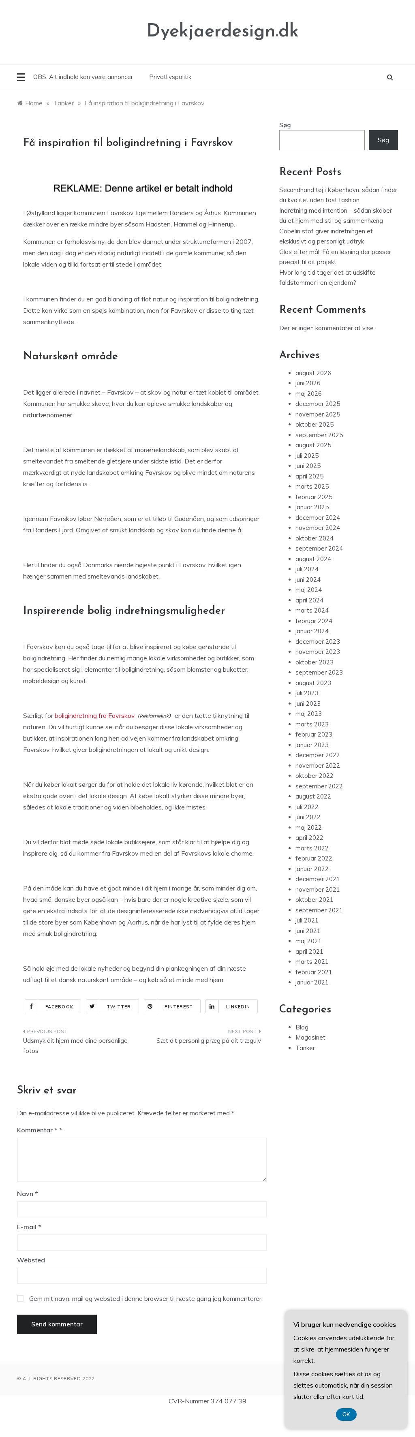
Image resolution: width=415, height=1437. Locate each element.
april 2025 (309, 476)
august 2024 (313, 559)
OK (346, 1414)
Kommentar (37, 1130)
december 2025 (317, 404)
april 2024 (309, 600)
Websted (31, 1260)
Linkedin (238, 1007)
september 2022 (319, 786)
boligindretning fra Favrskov (95, 715)
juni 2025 (308, 466)
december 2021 (317, 879)
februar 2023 (313, 734)
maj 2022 (308, 827)
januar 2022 (312, 869)
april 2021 (309, 951)
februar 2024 (313, 621)
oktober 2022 (314, 775)
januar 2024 (312, 631)
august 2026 (313, 373)
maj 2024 (308, 590)
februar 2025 (313, 497)
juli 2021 (307, 920)
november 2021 (317, 889)
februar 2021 (313, 972)
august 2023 (313, 683)
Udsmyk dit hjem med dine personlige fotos (75, 1046)
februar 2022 (313, 858)
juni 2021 (308, 931)
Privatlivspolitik (170, 77)
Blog (301, 1027)
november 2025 (317, 414)
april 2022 (309, 837)
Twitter (119, 1007)
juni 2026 (308, 383)
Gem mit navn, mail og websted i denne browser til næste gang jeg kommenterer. (146, 1298)
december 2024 (317, 517)
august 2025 (313, 445)
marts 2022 (312, 848)
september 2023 (319, 672)
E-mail (29, 1227)
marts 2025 (312, 486)
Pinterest (179, 1007)
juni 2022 (308, 817)
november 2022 (317, 765)
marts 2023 (312, 724)
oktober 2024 (314, 538)
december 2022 (317, 755)
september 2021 (319, 910)
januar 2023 (312, 745)
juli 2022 (307, 807)
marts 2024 (312, 610)
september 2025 (319, 435)
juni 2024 (308, 579)
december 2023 (317, 641)
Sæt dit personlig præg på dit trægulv (208, 1040)
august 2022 (313, 796)
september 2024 (319, 548)
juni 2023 (308, 703)
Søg (285, 125)
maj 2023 (308, 713)
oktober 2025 (314, 424)
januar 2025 (312, 507)
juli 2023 (307, 693)
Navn (27, 1193)
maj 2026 (308, 393)
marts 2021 (312, 961)
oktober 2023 (314, 662)
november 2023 (317, 652)
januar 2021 (312, 982)
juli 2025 (307, 455)
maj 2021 (308, 941)
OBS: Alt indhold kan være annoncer (83, 77)
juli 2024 (307, 569)
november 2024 (317, 528)
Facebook (59, 1007)
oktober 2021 (314, 899)
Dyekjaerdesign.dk (223, 32)
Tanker (305, 1048)
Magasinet (310, 1037)
